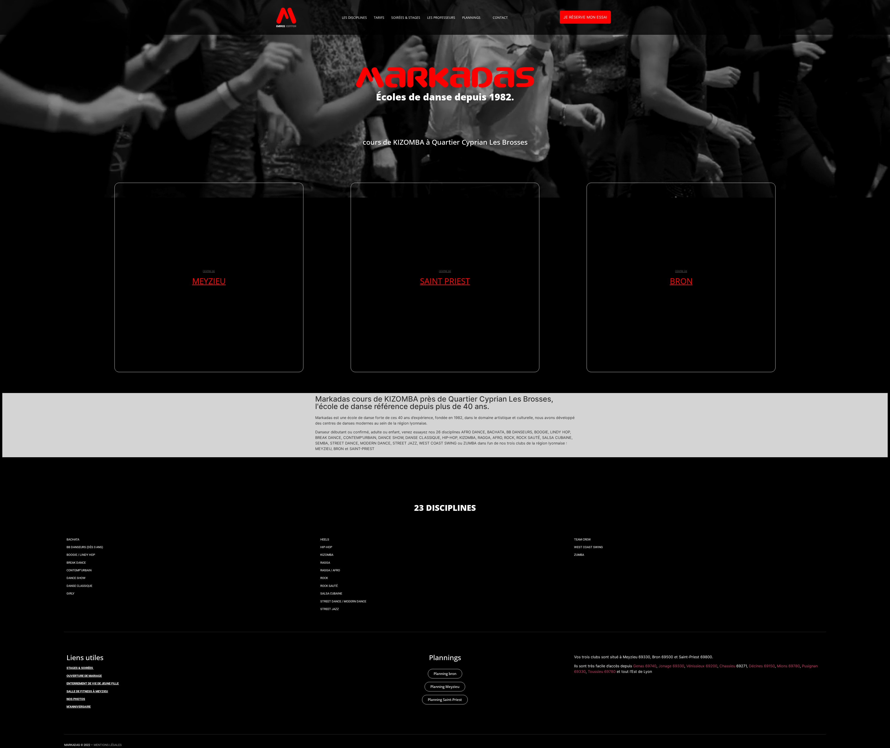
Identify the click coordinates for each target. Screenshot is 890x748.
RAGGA (325, 562)
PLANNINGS (471, 17)
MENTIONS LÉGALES (108, 745)
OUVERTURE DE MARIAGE (84, 676)
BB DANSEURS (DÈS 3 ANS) (85, 547)
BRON (681, 280)
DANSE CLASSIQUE (79, 586)
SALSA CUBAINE (331, 593)
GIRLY (70, 593)
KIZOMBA (326, 554)
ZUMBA (579, 554)
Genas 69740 (644, 666)
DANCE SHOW (76, 578)
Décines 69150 (762, 666)
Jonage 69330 (671, 666)
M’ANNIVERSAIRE (79, 706)
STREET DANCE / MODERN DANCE (343, 601)
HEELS (324, 539)
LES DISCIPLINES (354, 17)
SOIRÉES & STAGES (405, 17)
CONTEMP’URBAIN (79, 570)
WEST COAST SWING (588, 547)
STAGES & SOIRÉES (80, 668)
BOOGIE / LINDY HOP (81, 554)
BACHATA (73, 539)
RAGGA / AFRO (330, 570)
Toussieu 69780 (602, 671)
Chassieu (727, 666)
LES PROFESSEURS (441, 17)
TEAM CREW (582, 539)
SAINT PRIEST (445, 280)
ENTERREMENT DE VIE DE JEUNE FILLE (93, 683)
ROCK (324, 578)
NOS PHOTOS (76, 699)
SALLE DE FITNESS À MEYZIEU (87, 691)
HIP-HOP (326, 547)
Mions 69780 (788, 666)
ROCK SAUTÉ (329, 586)
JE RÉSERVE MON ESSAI (585, 17)
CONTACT (500, 17)
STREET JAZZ (329, 609)
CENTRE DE (209, 271)
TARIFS (379, 17)
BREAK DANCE (76, 562)
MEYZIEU (209, 280)
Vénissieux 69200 (701, 666)
